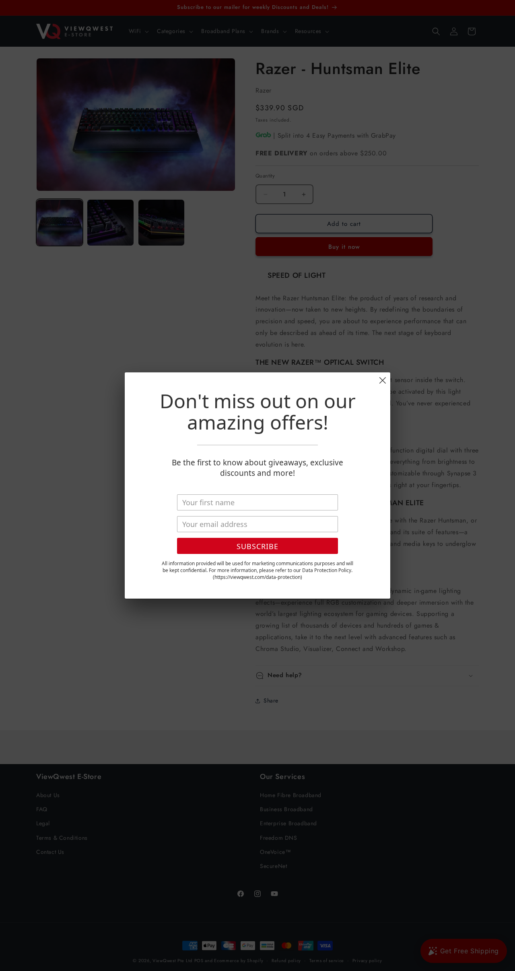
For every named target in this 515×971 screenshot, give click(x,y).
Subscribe (257, 546)
